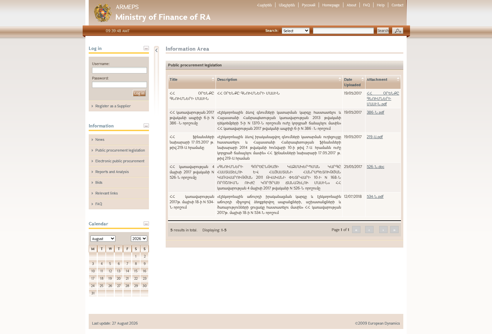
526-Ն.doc (375, 166)
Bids (98, 182)
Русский (308, 4)
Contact (397, 4)
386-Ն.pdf (375, 112)
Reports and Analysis (112, 171)
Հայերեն (264, 4)
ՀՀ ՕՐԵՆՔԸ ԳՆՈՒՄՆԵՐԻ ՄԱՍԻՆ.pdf (383, 98)
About (351, 4)
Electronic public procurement (119, 160)
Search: (271, 30)
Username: (101, 63)
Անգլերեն (287, 4)
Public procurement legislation (120, 150)
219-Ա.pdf (375, 136)
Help (381, 4)
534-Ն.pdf (375, 196)
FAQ (366, 4)
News (99, 139)
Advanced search (397, 30)
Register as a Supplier (113, 105)
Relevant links (106, 193)
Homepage (331, 4)
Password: (100, 77)
